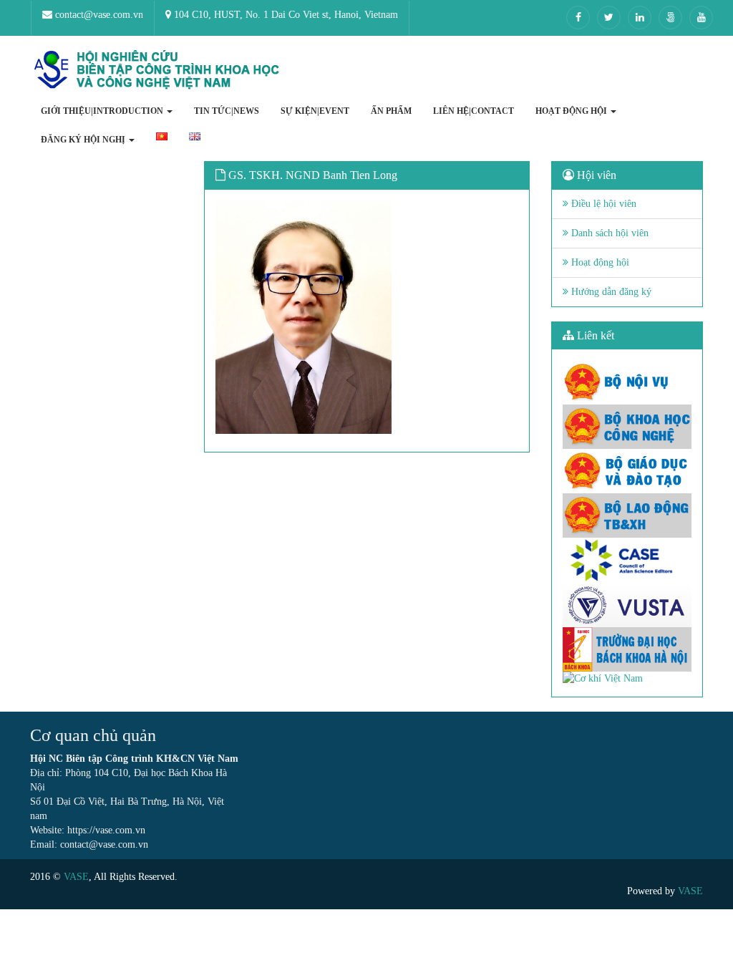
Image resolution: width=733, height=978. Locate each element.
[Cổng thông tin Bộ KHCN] (627, 427)
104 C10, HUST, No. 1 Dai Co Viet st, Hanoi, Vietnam (284, 14)
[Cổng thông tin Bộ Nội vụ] (627, 382)
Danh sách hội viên (608, 233)
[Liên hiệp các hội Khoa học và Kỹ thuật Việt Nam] (627, 605)
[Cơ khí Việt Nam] (627, 679)
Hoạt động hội (598, 262)
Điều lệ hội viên (602, 203)
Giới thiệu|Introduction (103, 111)
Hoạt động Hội (572, 111)
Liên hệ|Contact (473, 111)
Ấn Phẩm (391, 111)
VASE (76, 876)
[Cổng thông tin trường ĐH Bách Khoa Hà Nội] (627, 649)
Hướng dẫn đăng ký (609, 291)
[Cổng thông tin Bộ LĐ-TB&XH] (627, 515)
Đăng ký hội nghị (84, 140)
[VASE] (158, 70)
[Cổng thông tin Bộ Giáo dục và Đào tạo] (627, 471)
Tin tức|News (226, 111)
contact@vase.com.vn (97, 14)
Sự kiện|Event (315, 111)
